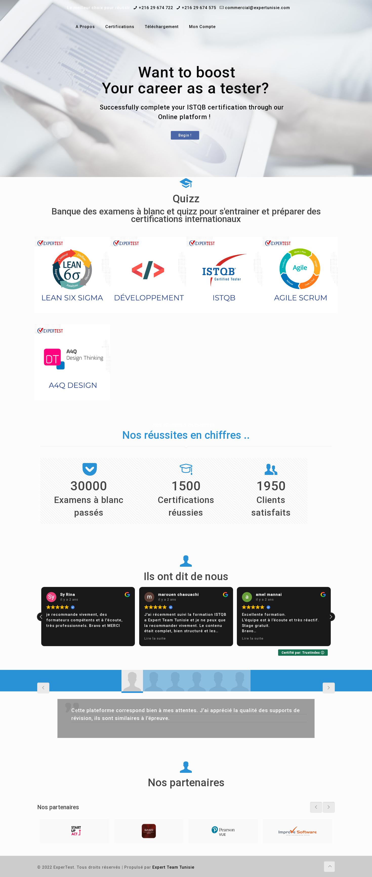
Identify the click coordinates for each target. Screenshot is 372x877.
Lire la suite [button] (155, 638)
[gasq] (149, 831)
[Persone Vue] (223, 831)
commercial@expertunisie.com (257, 7)
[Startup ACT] (74, 831)
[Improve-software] (297, 831)
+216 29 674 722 (156, 7)
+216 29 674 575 (199, 7)
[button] (331, 617)
